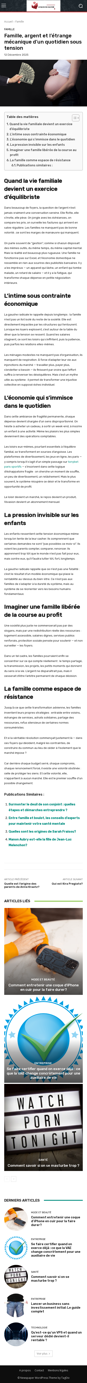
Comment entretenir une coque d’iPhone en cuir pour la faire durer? (43, 987)
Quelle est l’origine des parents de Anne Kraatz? (21, 885)
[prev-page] (7, 1179)
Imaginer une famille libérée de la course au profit (43, 152)
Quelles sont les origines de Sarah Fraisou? (42, 831)
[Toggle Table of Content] (73, 118)
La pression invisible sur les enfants (37, 145)
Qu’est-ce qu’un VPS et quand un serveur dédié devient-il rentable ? (56, 1336)
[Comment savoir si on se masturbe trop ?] (43, 1127)
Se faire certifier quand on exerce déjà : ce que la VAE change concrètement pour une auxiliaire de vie (43, 1073)
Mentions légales (58, 1370)
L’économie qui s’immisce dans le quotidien (42, 139)
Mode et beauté (43, 979)
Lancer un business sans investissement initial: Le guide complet (55, 1307)
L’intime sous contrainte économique (38, 134)
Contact (39, 1370)
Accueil (8, 21)
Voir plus (42, 1353)
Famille (19, 21)
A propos (25, 1370)
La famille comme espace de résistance (40, 160)
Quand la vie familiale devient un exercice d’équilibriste (41, 126)
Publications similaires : (35, 165)
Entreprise (43, 1063)
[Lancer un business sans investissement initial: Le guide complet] (16, 1305)
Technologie (39, 1327)
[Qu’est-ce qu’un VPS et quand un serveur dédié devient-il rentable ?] (16, 1334)
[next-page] (13, 1179)
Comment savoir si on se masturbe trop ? (43, 1165)
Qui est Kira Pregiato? (67, 883)
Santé (43, 1159)
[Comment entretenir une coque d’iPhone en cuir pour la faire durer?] (43, 951)
